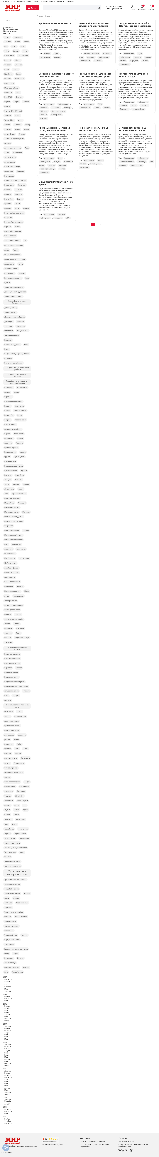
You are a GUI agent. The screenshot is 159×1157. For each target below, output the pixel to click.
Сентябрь (8, 979)
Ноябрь (7, 996)
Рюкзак (18, 753)
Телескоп (8, 819)
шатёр (6, 953)
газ (25, 240)
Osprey (7, 102)
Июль (6, 1001)
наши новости (9, 577)
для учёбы (8, 326)
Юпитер (26, 967)
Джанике (20, 322)
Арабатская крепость (12, 148)
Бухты (17, 208)
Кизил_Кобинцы (20, 411)
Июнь (6, 1037)
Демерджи (8, 322)
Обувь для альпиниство (13, 605)
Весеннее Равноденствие (14, 213)
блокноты (18, 194)
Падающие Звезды (22, 638)
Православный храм (12, 726)
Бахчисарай (9, 176)
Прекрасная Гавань (11, 730)
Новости (6, 33)
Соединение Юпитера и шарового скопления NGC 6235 (56, 75)
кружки (7, 457)
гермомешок (9, 264)
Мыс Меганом (9, 558)
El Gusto (17, 60)
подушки (7, 700)
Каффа (7, 411)
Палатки (8, 642)
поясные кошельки (11, 721)
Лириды (16, 484)
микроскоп (8, 526)
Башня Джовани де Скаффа (15, 180)
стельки (7, 805)
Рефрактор (8, 744)
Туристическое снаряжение (15, 880)
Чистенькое (8, 931)
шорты (15, 953)
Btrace (14, 46)
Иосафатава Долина (12, 345)
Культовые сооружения (13, 466)
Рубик (19, 744)
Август (7, 1010)
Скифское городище (12, 782)
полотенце (8, 711)
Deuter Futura (23, 56)
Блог (13, 1)
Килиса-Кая (9, 415)
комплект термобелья (12, 429)
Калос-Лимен (22, 388)
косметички (9, 438)
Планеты (26, 691)
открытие (20, 628)
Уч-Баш (27, 893)
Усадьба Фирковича (12, 893)
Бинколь (7, 190)
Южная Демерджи (11, 967)
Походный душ (20, 716)
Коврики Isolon (20, 420)
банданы (20, 171)
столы (16, 805)
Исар (26, 345)
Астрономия (8, 27)
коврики (7, 420)
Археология (17, 152)
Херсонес (8, 907)
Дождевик (20, 326)
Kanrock (16, 69)
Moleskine (8, 92)
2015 (5, 1098)
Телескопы (20, 819)
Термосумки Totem (12, 843)
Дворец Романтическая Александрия (17, 302)
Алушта (22, 134)
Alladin (17, 42)
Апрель (7, 981)
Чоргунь (24, 935)
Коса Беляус (19, 434)
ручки (17, 749)
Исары (6, 349)
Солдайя (7, 796)
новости (20, 586)
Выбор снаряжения (10, 29)
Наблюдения (10, 563)
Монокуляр (16, 544)
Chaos (22, 46)
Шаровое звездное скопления (16, 949)
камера (7, 392)
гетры (20, 264)
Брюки (17, 204)
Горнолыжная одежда (13, 278)
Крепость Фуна (10, 452)
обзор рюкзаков (10, 601)
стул (24, 805)
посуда (7, 716)
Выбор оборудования (12, 231)
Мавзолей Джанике (12, 498)
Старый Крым (22, 801)
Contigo (16, 51)
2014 (5, 1107)
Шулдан (20, 958)
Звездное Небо (22, 331)
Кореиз (7, 434)
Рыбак (25, 749)
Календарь (8, 388)
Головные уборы (11, 269)
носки (6, 596)
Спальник (19, 796)
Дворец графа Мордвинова (15, 292)
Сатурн (7, 763)
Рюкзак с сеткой (10, 758)
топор (22, 852)
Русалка (7, 749)
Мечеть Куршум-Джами (13, 517)
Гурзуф (7, 283)
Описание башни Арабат (13, 619)
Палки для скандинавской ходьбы (17, 648)
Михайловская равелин (13, 540)
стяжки (16, 810)
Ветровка (8, 217)
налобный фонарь (11, 572)
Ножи (26, 591)
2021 (5, 994)
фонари (16, 898)
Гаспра (15, 250)
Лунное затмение (19, 494)
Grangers (18, 65)
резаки (7, 740)
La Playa (7, 79)
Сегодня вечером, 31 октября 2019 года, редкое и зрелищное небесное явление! (134, 26)
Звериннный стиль (11, 335)
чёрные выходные (11, 926)
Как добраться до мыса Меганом (17, 375)
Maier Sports (9, 83)
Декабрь (7, 1026)
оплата (7, 624)
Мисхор (26, 530)
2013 (5, 1117)
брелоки (7, 204)
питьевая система (11, 691)
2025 (5, 977)
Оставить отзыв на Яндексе (52, 1144)
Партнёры (70, 1)
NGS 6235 (8, 97)
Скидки (7, 777)
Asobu (26, 42)
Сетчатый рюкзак (11, 768)
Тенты (14, 824)
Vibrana (7, 125)
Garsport (7, 65)
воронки (7, 227)
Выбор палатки (10, 236)
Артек (6, 152)
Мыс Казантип (9, 554)
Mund (18, 92)
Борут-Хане (8, 199)
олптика (18, 614)
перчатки (8, 668)
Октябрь (7, 1008)
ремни (16, 740)
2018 (5, 1024)
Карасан (7, 406)
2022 (5, 985)
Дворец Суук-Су (10, 308)
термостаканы (9, 838)
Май (6, 989)
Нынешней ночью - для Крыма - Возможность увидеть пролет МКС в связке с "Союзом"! (95, 76)
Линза (6, 484)
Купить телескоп (10, 470)
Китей (19, 415)
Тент (6, 824)
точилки (7, 857)
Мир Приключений (11, 530)
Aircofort (7, 42)
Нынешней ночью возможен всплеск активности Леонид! (94, 24)
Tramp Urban (9, 120)
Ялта (6, 972)
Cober (6, 51)
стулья (7, 810)
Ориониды (8, 628)
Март (6, 1017)
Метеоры (26, 512)
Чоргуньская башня (12, 940)
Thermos (7, 115)
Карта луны (19, 406)
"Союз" (7, 37)
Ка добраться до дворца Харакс (16, 354)
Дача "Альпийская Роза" (14, 287)
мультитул (8, 549)
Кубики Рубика (10, 461)
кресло (23, 452)
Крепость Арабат (11, 448)
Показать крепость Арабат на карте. (17, 706)
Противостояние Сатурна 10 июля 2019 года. (133, 75)
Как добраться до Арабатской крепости (17, 369)
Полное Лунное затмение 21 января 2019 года (93, 129)
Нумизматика (18, 596)
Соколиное (21, 791)
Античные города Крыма (14, 139)
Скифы (27, 782)
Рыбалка (7, 753)
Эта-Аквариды (10, 963)
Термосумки (24, 838)
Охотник (7, 638)
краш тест (8, 443)
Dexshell (7, 60)
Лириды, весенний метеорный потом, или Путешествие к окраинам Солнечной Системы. (55, 130)
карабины (8, 397)
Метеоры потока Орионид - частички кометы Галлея (132, 129)
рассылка (22, 735)
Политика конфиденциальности (92, 1141)
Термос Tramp (20, 834)
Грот (27, 278)
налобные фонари (11, 568)
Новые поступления (12, 591)
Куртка (24, 470)
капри (16, 392)
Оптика (17, 624)
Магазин (6, 1)
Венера (26, 208)
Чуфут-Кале (9, 944)
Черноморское (10, 921)
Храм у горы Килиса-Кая (13, 912)
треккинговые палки (12, 866)
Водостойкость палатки (13, 222)
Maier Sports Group (11, 88)
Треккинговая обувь (12, 861)
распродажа (9, 735)
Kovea (18, 74)
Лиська (26, 484)
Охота (18, 633)
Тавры (16, 815)
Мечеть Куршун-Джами (13, 521)
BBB (6, 46)
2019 (5, 1004)
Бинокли (18, 190)
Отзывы (36, 1)
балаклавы (8, 171)
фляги (6, 898)
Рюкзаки (25, 758)
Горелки (22, 273)
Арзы (27, 148)
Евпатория (8, 331)
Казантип (8, 358)
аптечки (7, 143)
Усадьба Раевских (11, 889)
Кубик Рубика (19, 457)
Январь (7, 1021)
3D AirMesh (18, 37)
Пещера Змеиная (11, 672)
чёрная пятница (21, 917)
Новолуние (8, 586)
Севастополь (19, 763)
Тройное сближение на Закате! (55, 23)
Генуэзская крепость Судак (14, 259)
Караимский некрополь (13, 401)
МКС (6, 544)
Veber (20, 120)
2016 (5, 1069)
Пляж (6, 695)
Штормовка (8, 958)
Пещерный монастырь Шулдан (16, 686)
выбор (17, 227)
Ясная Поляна (17, 972)
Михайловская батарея (13, 535)
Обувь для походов (12, 610)
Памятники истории (12, 659)
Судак (25, 810)
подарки (16, 695)
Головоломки (9, 273)
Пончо (19, 711)
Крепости (19, 443)
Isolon (6, 69)
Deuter (25, 51)
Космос (20, 438)
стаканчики (8, 801)
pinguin (16, 102)
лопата (20, 489)
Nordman (19, 97)
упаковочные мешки (12, 884)
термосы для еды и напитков (15, 848)
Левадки (7, 480)
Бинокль (7, 194)
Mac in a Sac (19, 79)
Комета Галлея (10, 425)
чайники (7, 917)
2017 (5, 1042)
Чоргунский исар (10, 935)
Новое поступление (12, 582)
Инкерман (8, 340)
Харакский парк (22, 903)
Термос (7, 834)
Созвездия (8, 791)
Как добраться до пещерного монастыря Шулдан (17, 382)
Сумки (7, 814)
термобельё (9, 829)
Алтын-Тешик (9, 134)
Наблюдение (24, 558)
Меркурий (22, 503)
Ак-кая (17, 129)
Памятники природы (12, 663)
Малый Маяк (9, 503)
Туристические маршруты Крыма (17, 873)
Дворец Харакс (10, 312)
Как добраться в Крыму (13, 363)
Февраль (7, 991)
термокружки (23, 829)
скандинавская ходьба (13, 772)
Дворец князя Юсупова (13, 296)
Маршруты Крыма (24, 1)
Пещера (19, 668)
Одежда (7, 614)
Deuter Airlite (9, 56)
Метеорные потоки (11, 507)
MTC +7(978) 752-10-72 (115, 6)
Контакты (60, 1)
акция (26, 129)
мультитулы (21, 549)
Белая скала (9, 185)
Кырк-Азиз (19, 475)
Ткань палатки (10, 852)
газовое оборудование (13, 245)
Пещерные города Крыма (14, 682)
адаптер (7, 129)
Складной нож (9, 786)
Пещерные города (11, 677)
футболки (8, 903)
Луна (6, 494)
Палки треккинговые (12, 654)
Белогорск (22, 185)
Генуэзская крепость (12, 255)
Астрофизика (9, 162)
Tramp (17, 115)
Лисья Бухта (9, 489)
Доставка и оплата (48, 1)
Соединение (24, 786)
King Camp (8, 74)
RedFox (7, 106)
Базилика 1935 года (12, 167)
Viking (27, 125)
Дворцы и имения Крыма (14, 317)
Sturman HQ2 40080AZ (13, 111)
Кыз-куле (8, 475)
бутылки (7, 208)
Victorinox (17, 125)
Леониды (18, 480)
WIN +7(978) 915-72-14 (115, 9)
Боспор (20, 199)
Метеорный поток (11, 512)
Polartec (26, 102)
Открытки (8, 633)
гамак (6, 250)
